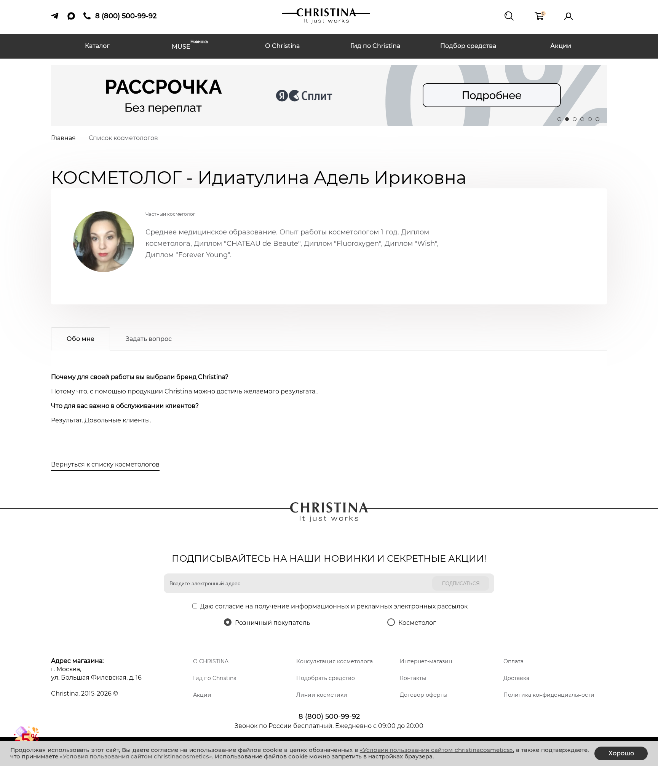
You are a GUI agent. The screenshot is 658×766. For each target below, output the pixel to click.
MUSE (190, 45)
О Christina (282, 45)
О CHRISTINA (210, 661)
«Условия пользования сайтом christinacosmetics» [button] (436, 749)
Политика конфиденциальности (548, 694)
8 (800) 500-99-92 (329, 716)
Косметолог (417, 622)
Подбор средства (468, 45)
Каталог (97, 45)
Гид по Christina (375, 45)
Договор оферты (423, 694)
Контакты (413, 678)
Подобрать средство (325, 678)
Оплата (513, 661)
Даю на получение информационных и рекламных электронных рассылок (334, 606)
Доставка (516, 678)
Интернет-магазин (426, 661)
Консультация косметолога (334, 661)
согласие (229, 606)
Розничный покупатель (272, 622)
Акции (560, 45)
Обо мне (80, 338)
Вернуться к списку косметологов (105, 464)
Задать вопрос (149, 338)
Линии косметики (321, 694)
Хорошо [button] (621, 753)
